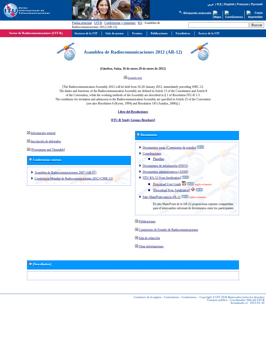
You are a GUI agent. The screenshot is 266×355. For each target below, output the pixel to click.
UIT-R (98, 23)
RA (140, 23)
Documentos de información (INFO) (165, 166)
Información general (43, 133)
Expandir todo (135, 78)
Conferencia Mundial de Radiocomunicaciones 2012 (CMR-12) (74, 178)
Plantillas (158, 159)
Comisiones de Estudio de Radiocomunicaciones (168, 230)
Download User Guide (167, 184)
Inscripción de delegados (46, 141)
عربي (211, 4)
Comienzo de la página (147, 297)
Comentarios (171, 297)
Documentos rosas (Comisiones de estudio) (169, 147)
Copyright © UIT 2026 (213, 297)
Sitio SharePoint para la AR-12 (162, 197)
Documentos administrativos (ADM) (165, 172)
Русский (257, 4)
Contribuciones (152, 153)
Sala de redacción (149, 238)
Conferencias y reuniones (120, 23)
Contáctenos (189, 297)
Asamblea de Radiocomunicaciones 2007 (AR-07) (65, 172)
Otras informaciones (151, 246)
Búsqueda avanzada (197, 13)
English (229, 4)
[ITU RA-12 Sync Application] (162, 178)
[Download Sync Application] (171, 190)
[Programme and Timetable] (48, 150)
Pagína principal (82, 23)
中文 (219, 4)
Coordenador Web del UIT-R (247, 300)
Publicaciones (147, 221)
